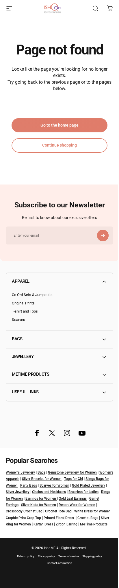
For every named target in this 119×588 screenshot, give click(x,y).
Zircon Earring (16, 531)
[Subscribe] (103, 235)
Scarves (18, 319)
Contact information (57, 569)
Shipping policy (90, 562)
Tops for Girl (88, 479)
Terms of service (66, 562)
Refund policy (23, 562)
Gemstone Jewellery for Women (72, 472)
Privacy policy (44, 562)
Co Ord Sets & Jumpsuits (32, 295)
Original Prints (23, 303)
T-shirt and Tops (25, 311)
